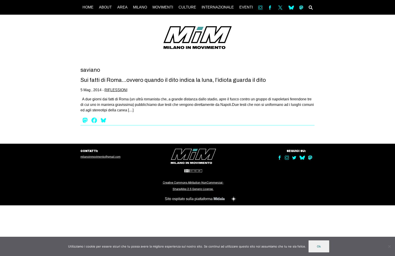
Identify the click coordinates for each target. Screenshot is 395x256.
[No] (389, 246)
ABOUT (105, 7)
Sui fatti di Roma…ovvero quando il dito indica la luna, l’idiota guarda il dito (173, 80)
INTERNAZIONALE (218, 7)
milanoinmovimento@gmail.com (100, 156)
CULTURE (187, 7)
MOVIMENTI (162, 7)
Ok (319, 246)
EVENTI (246, 7)
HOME (88, 7)
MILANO (140, 7)
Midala (219, 199)
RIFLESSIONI (115, 90)
